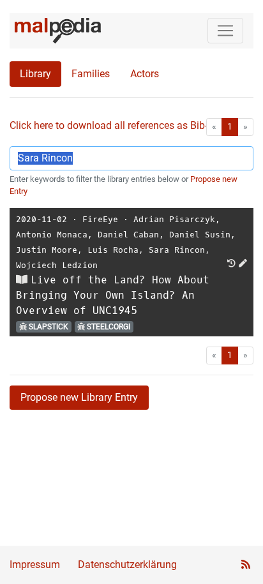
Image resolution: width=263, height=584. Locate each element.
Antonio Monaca (51, 234)
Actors (144, 74)
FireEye (100, 219)
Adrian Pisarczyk (174, 219)
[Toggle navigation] (225, 30)
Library (35, 74)
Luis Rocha (113, 249)
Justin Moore (46, 249)
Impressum (35, 564)
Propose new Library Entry (79, 397)
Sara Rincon (177, 249)
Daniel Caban (128, 234)
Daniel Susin (199, 234)
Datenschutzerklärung (127, 564)
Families (90, 74)
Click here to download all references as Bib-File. (118, 125)
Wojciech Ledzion (57, 265)
